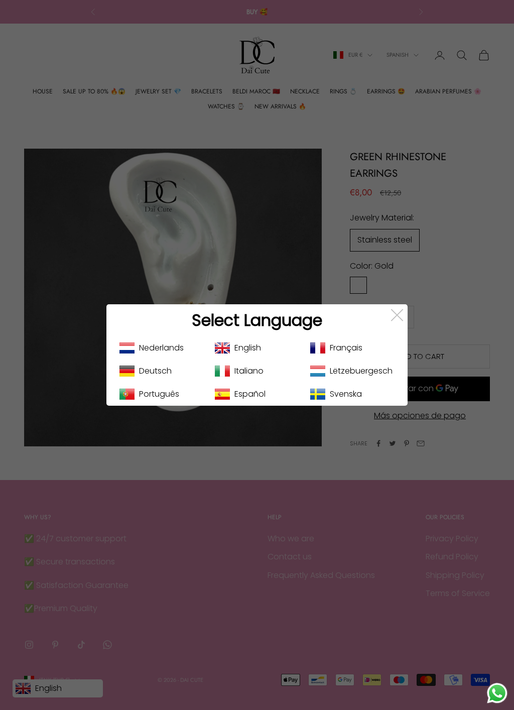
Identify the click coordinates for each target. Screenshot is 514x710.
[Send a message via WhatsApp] (497, 693)
